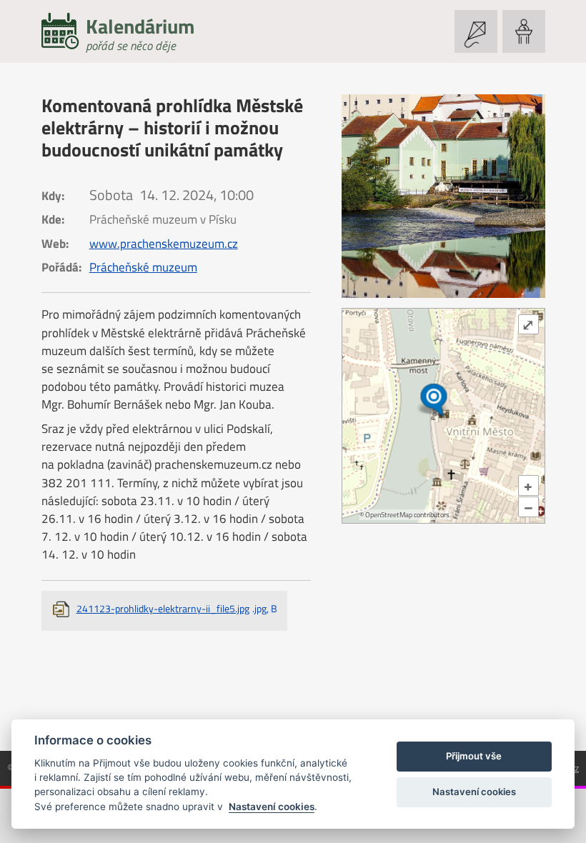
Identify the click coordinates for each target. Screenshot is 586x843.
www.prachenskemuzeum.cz (163, 243)
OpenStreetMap (388, 514)
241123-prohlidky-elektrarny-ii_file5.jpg (176, 608)
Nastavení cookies (271, 806)
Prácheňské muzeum (143, 267)
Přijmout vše (474, 756)
